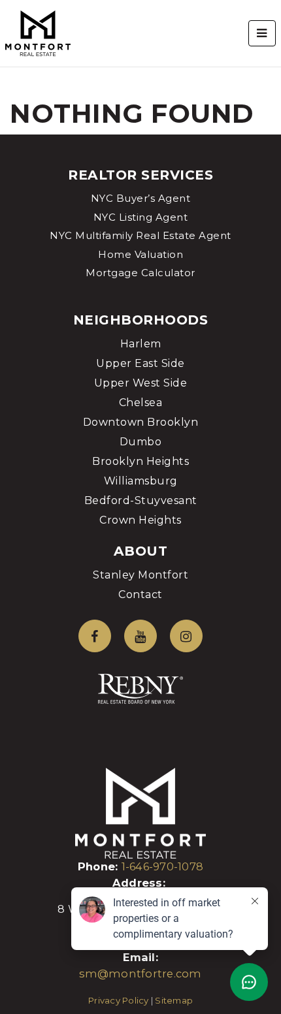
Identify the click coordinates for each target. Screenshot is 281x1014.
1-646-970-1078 (163, 866)
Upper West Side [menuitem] (141, 383)
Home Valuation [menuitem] (140, 254)
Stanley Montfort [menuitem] (140, 575)
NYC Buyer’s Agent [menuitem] (141, 198)
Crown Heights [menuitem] (140, 520)
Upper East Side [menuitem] (140, 363)
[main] (140, 67)
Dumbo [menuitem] (141, 442)
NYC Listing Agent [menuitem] (140, 217)
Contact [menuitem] (140, 594)
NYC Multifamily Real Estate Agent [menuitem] (140, 235)
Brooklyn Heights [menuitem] (140, 461)
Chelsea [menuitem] (141, 402)
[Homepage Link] (38, 32)
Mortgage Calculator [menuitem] (140, 272)
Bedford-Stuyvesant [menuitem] (140, 500)
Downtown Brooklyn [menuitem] (141, 422)
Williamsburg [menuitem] (141, 481)
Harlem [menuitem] (140, 344)
